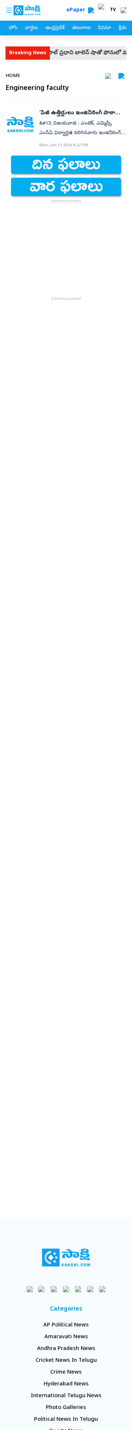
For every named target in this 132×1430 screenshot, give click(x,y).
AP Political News (66, 1325)
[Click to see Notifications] (123, 10)
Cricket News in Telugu (66, 1360)
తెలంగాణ (81, 28)
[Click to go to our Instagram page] (66, 1289)
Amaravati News (66, 1337)
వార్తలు (31, 28)
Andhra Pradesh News (66, 1349)
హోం (13, 28)
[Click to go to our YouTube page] (78, 1289)
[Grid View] (108, 76)
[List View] (121, 76)
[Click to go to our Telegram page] (90, 1289)
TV (113, 10)
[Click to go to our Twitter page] (54, 1289)
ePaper (77, 10)
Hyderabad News (66, 1384)
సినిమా (104, 28)
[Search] (91, 10)
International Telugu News (66, 1396)
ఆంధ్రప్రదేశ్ (55, 28)
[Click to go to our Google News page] (102, 1289)
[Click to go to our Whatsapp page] (42, 1289)
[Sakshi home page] (66, 1257)
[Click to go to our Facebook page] (29, 1289)
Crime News (66, 1372)
